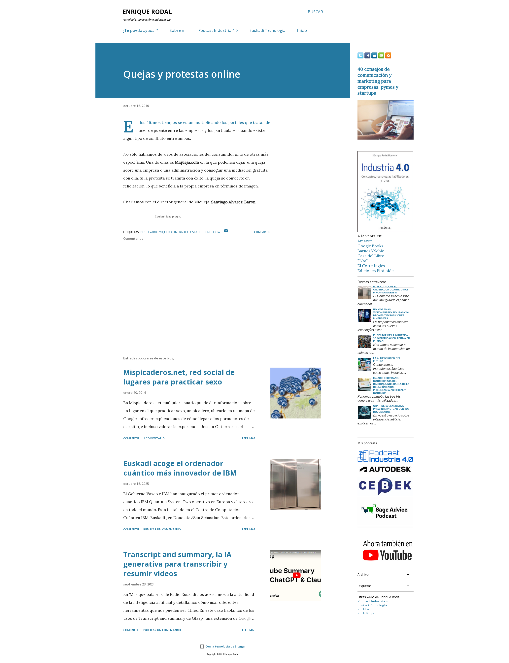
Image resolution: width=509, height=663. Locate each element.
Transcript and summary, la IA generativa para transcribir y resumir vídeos (177, 563)
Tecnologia (211, 232)
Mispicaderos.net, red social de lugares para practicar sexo (179, 377)
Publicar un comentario (162, 529)
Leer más (248, 438)
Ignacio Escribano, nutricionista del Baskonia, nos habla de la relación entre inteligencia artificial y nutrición (391, 385)
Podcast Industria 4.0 (373, 601)
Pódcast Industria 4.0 (218, 30)
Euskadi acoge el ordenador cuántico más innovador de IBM (180, 468)
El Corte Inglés (371, 265)
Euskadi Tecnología (267, 30)
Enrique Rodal (147, 12)
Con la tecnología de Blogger (225, 646)
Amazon (365, 240)
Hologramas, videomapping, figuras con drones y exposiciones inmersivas (391, 314)
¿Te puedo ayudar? (140, 30)
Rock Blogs (365, 613)
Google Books (370, 245)
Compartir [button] (262, 232)
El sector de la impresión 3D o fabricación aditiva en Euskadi (391, 338)
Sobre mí (178, 30)
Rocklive (363, 609)
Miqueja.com (168, 232)
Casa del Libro (370, 255)
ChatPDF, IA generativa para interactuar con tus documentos (391, 409)
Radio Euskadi (189, 232)
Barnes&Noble (370, 250)
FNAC (362, 260)
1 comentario (154, 438)
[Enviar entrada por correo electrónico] (226, 232)
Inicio (302, 30)
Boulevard (148, 232)
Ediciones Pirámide (375, 270)
